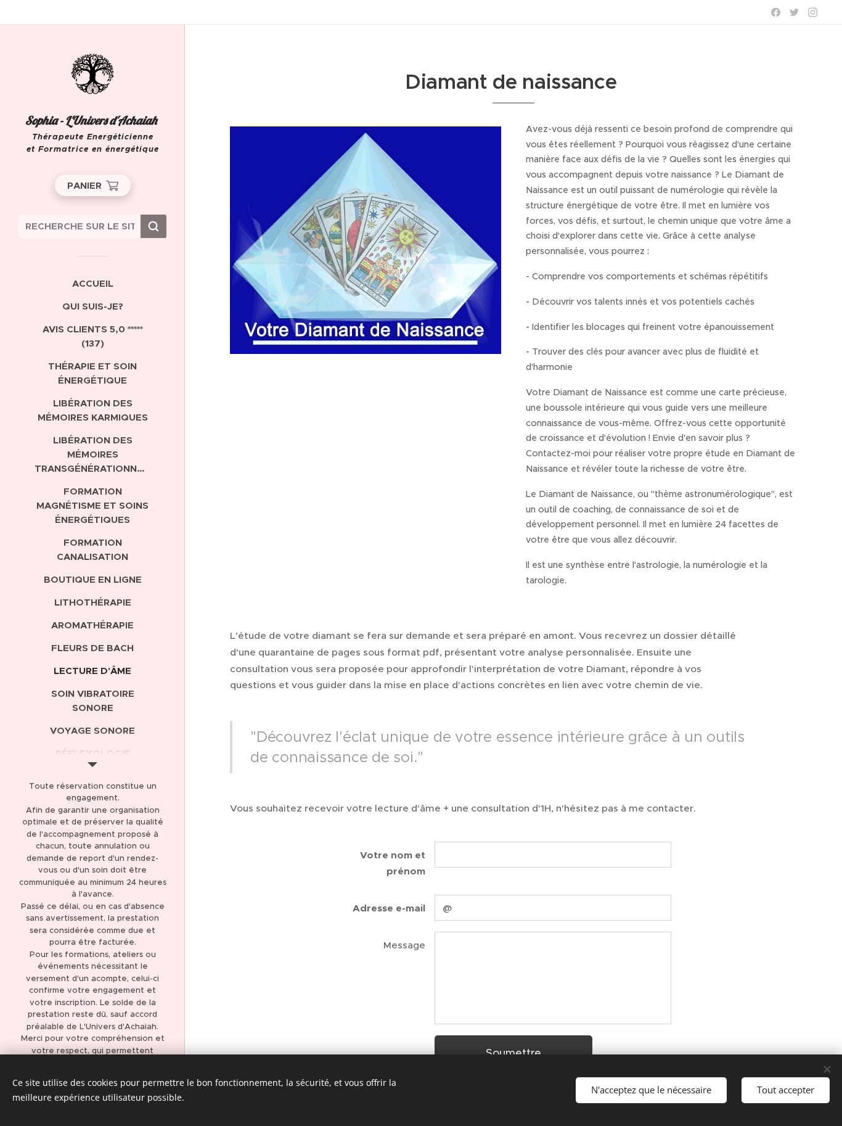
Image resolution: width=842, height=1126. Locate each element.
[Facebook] (775, 12)
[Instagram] (812, 12)
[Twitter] (794, 12)
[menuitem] (92, 283)
